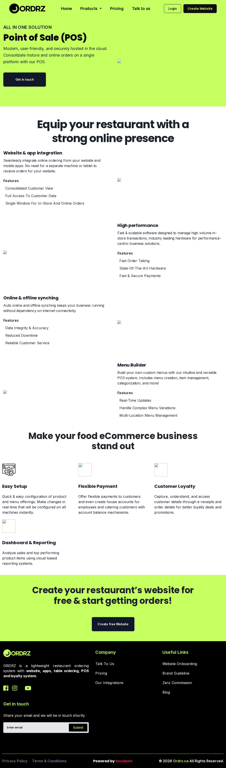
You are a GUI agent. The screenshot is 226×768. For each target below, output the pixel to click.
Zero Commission (177, 683)
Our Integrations (109, 683)
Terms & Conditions (49, 761)
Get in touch (24, 79)
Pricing (116, 8)
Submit (78, 727)
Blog (166, 692)
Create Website (200, 8)
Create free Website (113, 624)
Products (89, 8)
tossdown (123, 761)
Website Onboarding (179, 664)
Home (66, 8)
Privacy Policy (15, 761)
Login (172, 8)
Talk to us (141, 8)
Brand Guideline (176, 673)
